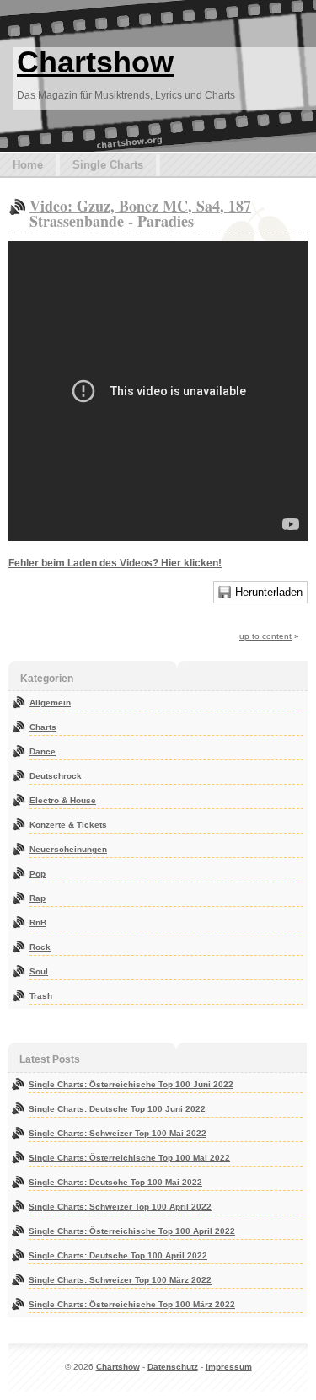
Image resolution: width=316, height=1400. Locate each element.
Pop (37, 873)
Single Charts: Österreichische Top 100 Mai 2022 (129, 1157)
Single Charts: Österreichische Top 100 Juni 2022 (131, 1084)
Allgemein (50, 702)
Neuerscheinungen (68, 849)
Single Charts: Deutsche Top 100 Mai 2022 (115, 1182)
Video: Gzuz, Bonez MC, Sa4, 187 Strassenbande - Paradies (140, 213)
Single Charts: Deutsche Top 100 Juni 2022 (117, 1108)
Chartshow (95, 62)
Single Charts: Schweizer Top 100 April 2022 (120, 1206)
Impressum (229, 1366)
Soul (38, 971)
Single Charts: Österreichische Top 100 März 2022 (132, 1304)
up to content (265, 636)
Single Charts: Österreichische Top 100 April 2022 (132, 1231)
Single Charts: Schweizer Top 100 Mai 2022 (117, 1133)
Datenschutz (172, 1366)
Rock (40, 947)
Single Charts (107, 164)
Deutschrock (55, 775)
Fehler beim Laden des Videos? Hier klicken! (115, 563)
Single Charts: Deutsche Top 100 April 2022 (118, 1255)
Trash (40, 995)
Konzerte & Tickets (68, 824)
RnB (37, 922)
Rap (37, 898)
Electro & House (62, 800)
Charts (42, 727)
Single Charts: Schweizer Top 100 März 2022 (120, 1280)
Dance (42, 751)
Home (28, 164)
